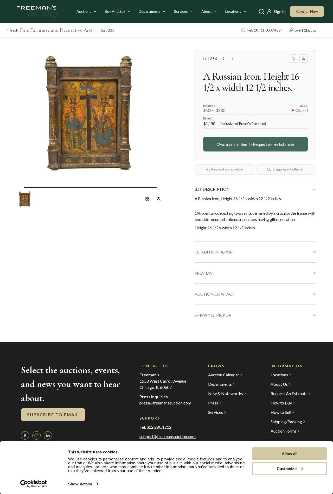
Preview (203, 272)
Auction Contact (215, 294)
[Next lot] (232, 58)
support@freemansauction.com (163, 436)
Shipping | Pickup (213, 315)
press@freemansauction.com (165, 403)
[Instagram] (36, 435)
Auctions (83, 11)
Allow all (290, 454)
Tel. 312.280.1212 (155, 427)
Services (181, 11)
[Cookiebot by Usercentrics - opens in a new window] (33, 484)
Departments (150, 11)
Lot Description (212, 189)
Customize (287, 468)
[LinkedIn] (48, 435)
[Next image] (161, 187)
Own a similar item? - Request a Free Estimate (255, 144)
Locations (233, 11)
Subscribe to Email (53, 414)
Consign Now (307, 11)
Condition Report (215, 251)
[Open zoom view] (158, 199)
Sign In (279, 11)
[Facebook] (25, 435)
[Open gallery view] (147, 199)
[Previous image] (20, 187)
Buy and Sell (115, 11)
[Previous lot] (223, 58)
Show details (80, 484)
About (206, 11)
